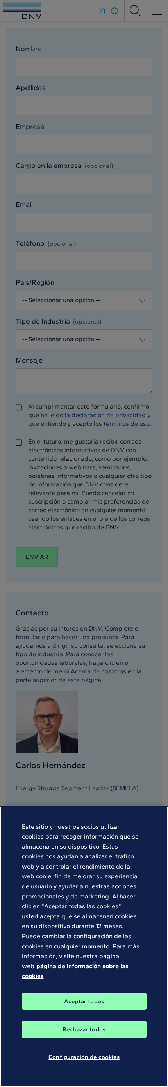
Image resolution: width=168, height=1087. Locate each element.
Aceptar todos (84, 1001)
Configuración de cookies (84, 1057)
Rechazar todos (84, 1029)
